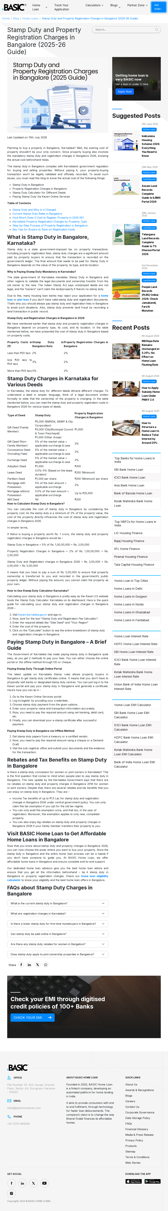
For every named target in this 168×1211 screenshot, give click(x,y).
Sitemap (130, 1151)
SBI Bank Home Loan (128, 469)
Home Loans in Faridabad (131, 620)
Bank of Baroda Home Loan (133, 493)
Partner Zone (136, 5)
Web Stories (132, 1162)
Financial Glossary (136, 1129)
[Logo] (14, 7)
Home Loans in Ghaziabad (132, 612)
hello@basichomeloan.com (24, 1108)
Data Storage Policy (137, 1118)
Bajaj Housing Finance (129, 541)
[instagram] (11, 1193)
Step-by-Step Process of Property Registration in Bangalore (50, 225)
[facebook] (11, 1183)
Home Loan (36, 7)
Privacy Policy (134, 1140)
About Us (131, 1084)
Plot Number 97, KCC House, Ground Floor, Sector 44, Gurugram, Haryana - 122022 (31, 1088)
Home (6, 18)
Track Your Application (61, 7)
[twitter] (33, 1183)
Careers (130, 1101)
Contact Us (132, 1106)
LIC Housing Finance (128, 533)
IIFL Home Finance (127, 549)
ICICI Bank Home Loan (129, 477)
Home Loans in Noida (129, 604)
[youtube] (44, 1183)
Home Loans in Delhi (128, 588)
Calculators (92, 5)
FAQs (128, 1123)
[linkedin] (22, 1183)
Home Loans (30, 18)
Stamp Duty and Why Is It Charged (34, 209)
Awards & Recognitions (139, 1090)
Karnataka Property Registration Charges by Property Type (49, 221)
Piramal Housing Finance (131, 556)
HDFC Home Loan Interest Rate (135, 644)
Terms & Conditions (137, 1157)
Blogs (114, 5)
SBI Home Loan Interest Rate (133, 652)
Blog (16, 18)
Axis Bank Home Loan (129, 485)
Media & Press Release (139, 1134)
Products (131, 1146)
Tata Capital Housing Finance (134, 564)
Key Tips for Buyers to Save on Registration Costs (43, 229)
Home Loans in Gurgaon (130, 596)
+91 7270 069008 (18, 1123)
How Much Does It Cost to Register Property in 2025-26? (48, 217)
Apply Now (125, 91)
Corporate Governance (139, 1112)
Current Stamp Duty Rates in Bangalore (37, 213)
